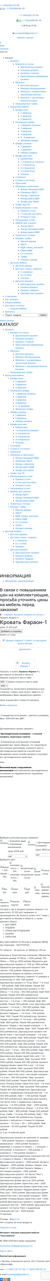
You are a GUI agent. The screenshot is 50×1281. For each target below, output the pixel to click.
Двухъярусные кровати (32, 284)
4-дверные (26, 119)
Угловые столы (28, 217)
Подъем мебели (18, 308)
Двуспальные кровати (32, 67)
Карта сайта (6, 1251)
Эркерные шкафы (29, 140)
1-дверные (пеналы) (31, 125)
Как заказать (11, 299)
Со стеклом (27, 253)
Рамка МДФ (26, 250)
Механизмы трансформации (19, 581)
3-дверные (26, 116)
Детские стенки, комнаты (28, 269)
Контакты (10, 311)
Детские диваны (23, 265)
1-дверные (26, 146)
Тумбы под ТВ (22, 204)
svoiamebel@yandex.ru (26, 33)
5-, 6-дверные (28, 137)
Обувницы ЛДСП (29, 192)
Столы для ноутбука (31, 214)
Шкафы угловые (23, 143)
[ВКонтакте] (1, 1279)
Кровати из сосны (24, 64)
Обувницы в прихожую (27, 186)
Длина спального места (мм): (23, 681)
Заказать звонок (25, 37)
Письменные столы (25, 220)
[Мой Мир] (8, 1279)
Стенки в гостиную (25, 180)
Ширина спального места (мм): (16, 677)
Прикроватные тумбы (26, 103)
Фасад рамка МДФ (30, 198)
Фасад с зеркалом (30, 195)
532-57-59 (15, 1269)
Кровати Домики (29, 287)
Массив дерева (28, 241)
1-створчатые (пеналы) (32, 162)
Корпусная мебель (19, 106)
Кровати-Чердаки (30, 290)
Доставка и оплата (14, 305)
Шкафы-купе (21, 110)
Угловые (25, 174)
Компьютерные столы (26, 207)
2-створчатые (28, 165)
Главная (8, 614)
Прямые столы (28, 210)
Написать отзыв (8, 1227)
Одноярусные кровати (32, 293)
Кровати (14, 61)
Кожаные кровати (30, 70)
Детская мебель (18, 262)
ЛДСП (24, 244)
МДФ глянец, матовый (32, 247)
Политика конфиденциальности (16, 1246)
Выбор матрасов (9, 705)
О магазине (11, 296)
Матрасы (19, 82)
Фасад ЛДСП (27, 226)
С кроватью (27, 272)
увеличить (25, 649)
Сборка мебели (13, 302)
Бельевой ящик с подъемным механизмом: (17, 844)
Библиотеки (27, 158)
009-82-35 (36, 1269)
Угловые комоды (29, 259)
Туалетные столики (25, 235)
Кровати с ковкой (30, 73)
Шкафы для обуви (30, 201)
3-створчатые (28, 168)
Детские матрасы (30, 85)
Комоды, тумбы (23, 238)
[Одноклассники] (5, 1279)
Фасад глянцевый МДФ (32, 189)
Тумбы (24, 256)
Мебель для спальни (25, 223)
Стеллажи (20, 177)
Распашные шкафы (24, 122)
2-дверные (26, 113)
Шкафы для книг (23, 155)
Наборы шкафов (29, 152)
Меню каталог (7, 320)
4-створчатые (28, 171)
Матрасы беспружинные (33, 88)
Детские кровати (24, 281)
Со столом (26, 275)
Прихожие (20, 183)
